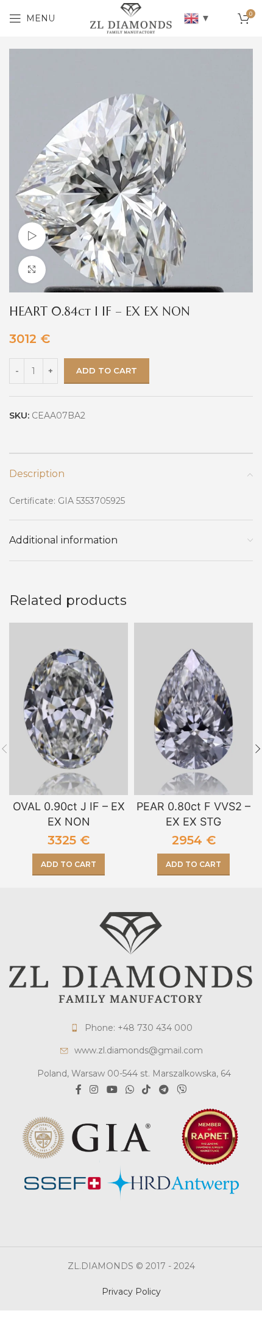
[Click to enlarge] (32, 269)
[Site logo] (131, 17)
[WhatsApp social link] (129, 1089)
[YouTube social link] (111, 1089)
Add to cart (106, 370)
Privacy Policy (131, 1291)
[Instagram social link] (94, 1089)
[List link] (131, 1028)
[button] (68, 864)
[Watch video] (32, 236)
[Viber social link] (181, 1089)
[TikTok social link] (146, 1089)
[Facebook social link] (78, 1089)
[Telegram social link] (163, 1089)
